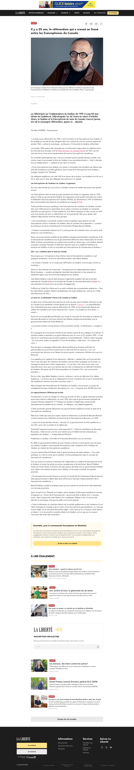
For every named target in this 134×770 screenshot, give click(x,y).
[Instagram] (106, 749)
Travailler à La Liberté (87, 744)
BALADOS (86, 13)
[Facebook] (102, 749)
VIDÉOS (76, 13)
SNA (50, 281)
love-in (81, 305)
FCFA (79, 202)
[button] (86, 24)
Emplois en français (87, 749)
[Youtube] (111, 749)
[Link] (101, 24)
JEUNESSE (64, 13)
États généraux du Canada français (71, 151)
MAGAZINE (51, 13)
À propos (61, 749)
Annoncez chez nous (65, 746)
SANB (94, 281)
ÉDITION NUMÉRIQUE (36, 13)
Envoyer (96, 646)
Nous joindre (62, 743)
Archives (86, 753)
